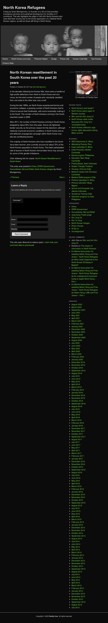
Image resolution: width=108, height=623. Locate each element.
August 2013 (77, 571)
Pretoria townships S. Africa (83, 180)
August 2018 (77, 406)
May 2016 (76, 480)
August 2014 (77, 538)
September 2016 (78, 469)
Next (62, 177)
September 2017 (78, 436)
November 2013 (78, 563)
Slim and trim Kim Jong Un (83, 116)
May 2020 (76, 348)
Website (14, 229)
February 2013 (78, 588)
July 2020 (76, 343)
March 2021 (77, 321)
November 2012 (78, 596)
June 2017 (76, 445)
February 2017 (78, 456)
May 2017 (76, 447)
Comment (17, 200)
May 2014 (76, 546)
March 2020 (77, 354)
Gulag (53, 58)
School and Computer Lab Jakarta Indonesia (82, 189)
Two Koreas (96, 58)
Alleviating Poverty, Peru (82, 144)
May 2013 (76, 580)
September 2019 (78, 370)
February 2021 (78, 323)
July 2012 (76, 607)
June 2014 (76, 544)
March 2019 (77, 387)
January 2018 (77, 425)
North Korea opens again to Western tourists (83, 112)
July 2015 (76, 508)
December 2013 (78, 560)
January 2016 (77, 491)
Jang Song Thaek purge (82, 214)
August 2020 (77, 340)
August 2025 (77, 304)
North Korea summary (21, 58)
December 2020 (78, 329)
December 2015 (78, 494)
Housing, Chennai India (81, 169)
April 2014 (76, 549)
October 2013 (77, 566)
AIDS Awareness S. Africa (82, 141)
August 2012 (77, 604)
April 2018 (76, 417)
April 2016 (76, 483)
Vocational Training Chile (82, 193)
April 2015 (76, 516)
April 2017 (76, 450)
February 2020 (78, 356)
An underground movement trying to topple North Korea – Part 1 (84, 279)
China (33, 166)
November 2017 (78, 431)
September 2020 (78, 337)
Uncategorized (78, 231)
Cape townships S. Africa (82, 147)
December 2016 (78, 461)
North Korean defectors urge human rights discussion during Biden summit (84, 130)
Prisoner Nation (41, 58)
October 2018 (77, 400)
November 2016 (78, 464)
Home (5, 58)
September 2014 (78, 535)
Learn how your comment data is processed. (34, 243)
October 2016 (77, 467)
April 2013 (76, 582)
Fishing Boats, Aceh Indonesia (84, 163)
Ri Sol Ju (75, 228)
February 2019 (78, 389)
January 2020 (77, 359)
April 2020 (76, 351)
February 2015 (78, 522)
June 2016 (76, 478)
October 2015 (77, 500)
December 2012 (78, 593)
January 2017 (77, 458)
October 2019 (77, 367)
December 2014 (78, 527)
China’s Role (8, 63)
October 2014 (77, 533)
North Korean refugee (44, 169)
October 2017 (77, 434)
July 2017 (76, 442)
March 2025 (77, 307)
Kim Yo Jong (77, 220)
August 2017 (77, 439)
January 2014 (77, 557)
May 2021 (76, 315)
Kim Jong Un (77, 217)
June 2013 (76, 577)
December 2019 (78, 362)
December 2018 (78, 395)
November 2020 (78, 332)
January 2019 (77, 392)
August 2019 (77, 373)
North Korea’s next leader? (83, 108)
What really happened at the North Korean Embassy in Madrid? (85, 262)
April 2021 (76, 318)
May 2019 (76, 381)
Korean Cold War (80, 58)
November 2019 (78, 365)
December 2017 (78, 428)
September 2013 (78, 569)
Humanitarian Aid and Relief (22, 169)
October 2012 (77, 599)
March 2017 (77, 453)
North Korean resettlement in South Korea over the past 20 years (33, 77)
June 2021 (76, 312)
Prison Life (64, 58)
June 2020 (76, 345)
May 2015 (76, 513)
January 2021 (77, 326)
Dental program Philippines (83, 155)
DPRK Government (45, 166)
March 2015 (77, 519)
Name (14, 219)
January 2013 (77, 591)
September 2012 (78, 602)
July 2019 (76, 376)
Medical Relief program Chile (84, 177)
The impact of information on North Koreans (84, 247)
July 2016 (76, 475)
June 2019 (76, 378)
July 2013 (76, 574)
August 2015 (77, 505)
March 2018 (77, 420)
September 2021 (78, 310)
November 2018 (78, 398)
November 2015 (78, 497)
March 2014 (77, 552)
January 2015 (77, 524)
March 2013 (77, 585)
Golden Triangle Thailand (82, 166)
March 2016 (77, 486)
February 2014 (78, 555)
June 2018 (76, 411)
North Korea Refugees (24, 7)
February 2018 (78, 422)
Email (13, 224)
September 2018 (78, 403)
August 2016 (77, 472)
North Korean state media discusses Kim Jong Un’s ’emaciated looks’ (82, 122)
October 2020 (77, 334)
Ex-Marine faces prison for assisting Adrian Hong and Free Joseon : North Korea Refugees (85, 254)
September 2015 (78, 502)
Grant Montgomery (39, 87)
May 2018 (76, 414)
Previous (15, 177)
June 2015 (76, 511)
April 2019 (76, 384)
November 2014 (78, 530)
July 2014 (76, 541)
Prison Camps (77, 225)
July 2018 (76, 409)
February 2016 (78, 489)
